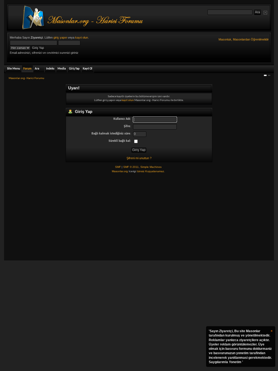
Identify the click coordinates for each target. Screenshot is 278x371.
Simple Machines (151, 166)
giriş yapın (60, 37)
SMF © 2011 (131, 166)
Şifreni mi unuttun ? (139, 158)
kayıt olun (81, 37)
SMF (118, 166)
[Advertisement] (139, 217)
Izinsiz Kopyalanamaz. (151, 171)
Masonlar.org (120, 171)
